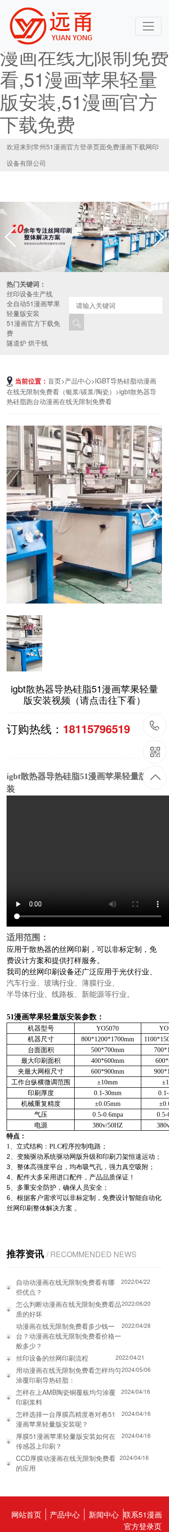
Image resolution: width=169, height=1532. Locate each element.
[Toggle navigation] (148, 26)
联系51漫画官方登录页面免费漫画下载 (142, 1514)
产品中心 (78, 380)
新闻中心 (104, 1514)
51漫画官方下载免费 (33, 328)
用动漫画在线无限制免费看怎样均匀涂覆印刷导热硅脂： (68, 1375)
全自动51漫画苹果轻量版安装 (33, 308)
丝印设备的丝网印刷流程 (52, 1358)
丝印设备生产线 (30, 293)
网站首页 (26, 1514)
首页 (54, 380)
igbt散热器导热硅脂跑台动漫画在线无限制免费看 (81, 396)
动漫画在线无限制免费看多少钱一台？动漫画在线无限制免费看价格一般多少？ (68, 1335)
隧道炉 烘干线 (27, 342)
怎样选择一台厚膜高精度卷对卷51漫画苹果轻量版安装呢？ (65, 1419)
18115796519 (154, 726)
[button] (158, 237)
